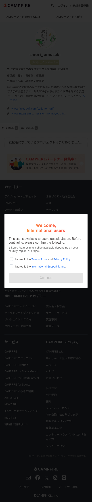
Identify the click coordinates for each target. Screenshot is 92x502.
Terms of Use (39, 259)
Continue (46, 277)
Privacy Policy (61, 259)
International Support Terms (48, 266)
